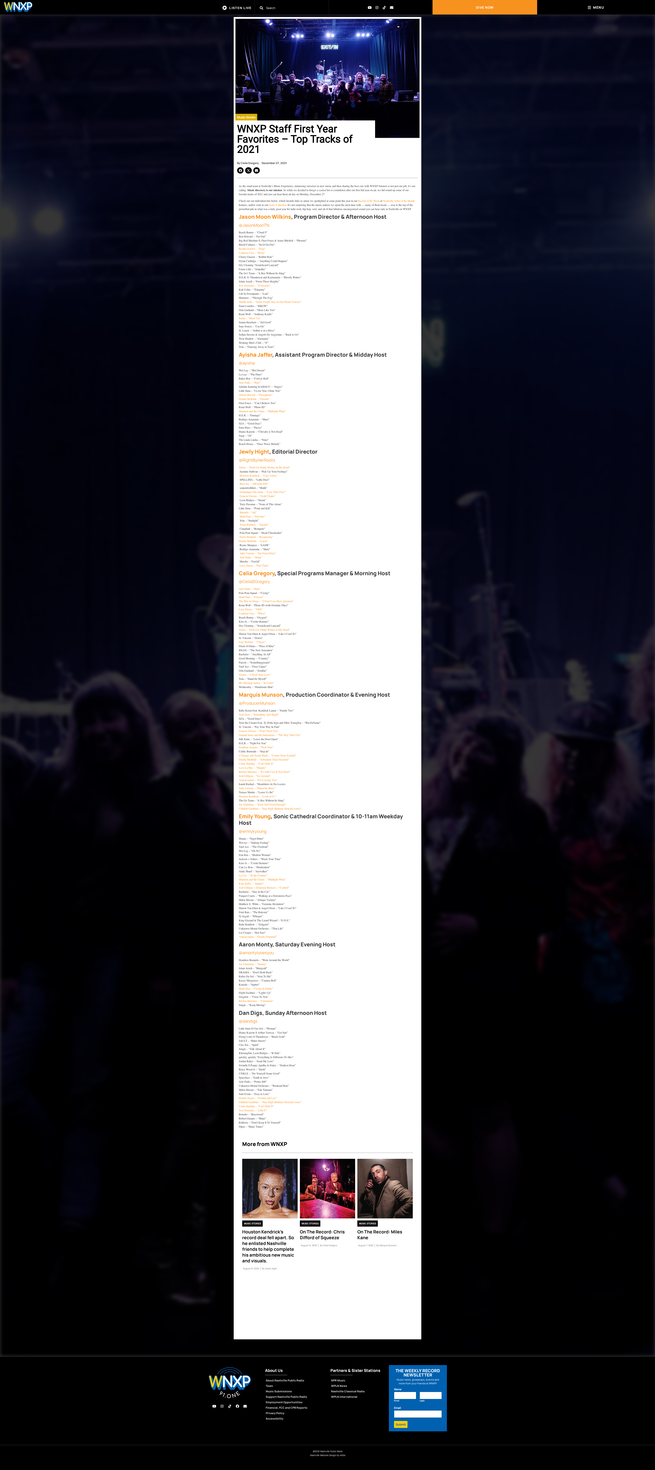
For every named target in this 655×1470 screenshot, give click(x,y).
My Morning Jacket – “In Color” (256, 683)
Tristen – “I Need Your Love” (255, 674)
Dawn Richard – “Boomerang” (256, 537)
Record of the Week (369, 201)
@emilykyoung (252, 831)
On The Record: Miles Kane (379, 1235)
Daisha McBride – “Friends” (254, 399)
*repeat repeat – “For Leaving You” (258, 780)
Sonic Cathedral (277, 205)
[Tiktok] (384, 7)
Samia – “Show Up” (250, 318)
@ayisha (247, 363)
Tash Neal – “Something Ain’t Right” (259, 714)
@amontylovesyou (256, 952)
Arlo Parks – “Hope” (250, 557)
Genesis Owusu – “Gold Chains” (257, 496)
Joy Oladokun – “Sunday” (253, 964)
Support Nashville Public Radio (286, 1397)
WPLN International (344, 1397)
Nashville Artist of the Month (399, 201)
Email (398, 1408)
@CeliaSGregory (254, 581)
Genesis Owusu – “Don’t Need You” (259, 731)
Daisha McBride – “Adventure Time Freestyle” (264, 759)
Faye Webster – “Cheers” (252, 642)
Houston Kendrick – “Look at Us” (257, 796)
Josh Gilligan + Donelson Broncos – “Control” (264, 887)
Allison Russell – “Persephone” (256, 395)
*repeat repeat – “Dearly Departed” (258, 936)
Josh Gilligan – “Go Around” (255, 776)
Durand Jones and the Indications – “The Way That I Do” (270, 735)
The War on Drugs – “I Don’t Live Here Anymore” (266, 601)
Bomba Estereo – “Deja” (252, 248)
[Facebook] (237, 1406)
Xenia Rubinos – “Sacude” (254, 524)
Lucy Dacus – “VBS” (251, 609)
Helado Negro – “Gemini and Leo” (258, 1098)
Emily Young (255, 816)
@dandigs (248, 1021)
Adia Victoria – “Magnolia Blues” (257, 788)
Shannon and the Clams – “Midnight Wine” (262, 411)
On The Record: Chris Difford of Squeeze (322, 1235)
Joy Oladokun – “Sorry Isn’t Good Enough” (262, 804)
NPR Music (338, 1380)
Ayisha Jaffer (255, 354)
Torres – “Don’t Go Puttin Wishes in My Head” (264, 629)
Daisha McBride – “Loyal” (253, 541)
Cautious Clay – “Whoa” (252, 613)
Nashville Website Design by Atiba (327, 1455)
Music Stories (246, 117)
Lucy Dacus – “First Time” (254, 565)
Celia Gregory (256, 573)
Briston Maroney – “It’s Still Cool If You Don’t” (264, 771)
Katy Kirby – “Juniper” (251, 883)
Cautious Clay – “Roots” (252, 252)
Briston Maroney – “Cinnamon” (256, 1001)
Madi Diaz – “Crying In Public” (256, 988)
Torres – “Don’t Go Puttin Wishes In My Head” (264, 467)
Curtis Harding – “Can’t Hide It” (256, 763)
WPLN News (339, 1386)
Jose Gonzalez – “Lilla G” (253, 1110)
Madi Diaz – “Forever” (251, 597)
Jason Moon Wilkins (265, 216)
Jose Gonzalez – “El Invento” (255, 285)
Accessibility (274, 1418)
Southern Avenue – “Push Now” (256, 747)
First (396, 1400)
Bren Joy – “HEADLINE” (253, 483)
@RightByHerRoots (257, 460)
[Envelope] (391, 7)
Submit (401, 1424)
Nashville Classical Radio (348, 1391)
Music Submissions (279, 1391)
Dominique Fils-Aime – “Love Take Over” (262, 492)
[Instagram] (377, 7)
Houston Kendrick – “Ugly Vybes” (259, 475)
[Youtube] (369, 7)
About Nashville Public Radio (285, 1380)
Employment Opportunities (284, 1402)
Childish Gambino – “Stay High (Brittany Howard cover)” (270, 808)
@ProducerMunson (257, 703)
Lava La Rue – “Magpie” (252, 767)
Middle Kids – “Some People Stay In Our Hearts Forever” (270, 302)
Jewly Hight (254, 451)
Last (422, 1400)
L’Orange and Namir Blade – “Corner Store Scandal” (267, 755)
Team (269, 1386)
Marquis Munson (261, 694)
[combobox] (294, 8)
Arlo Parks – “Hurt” (249, 382)
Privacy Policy (275, 1413)
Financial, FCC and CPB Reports (286, 1408)
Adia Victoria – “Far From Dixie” (257, 553)
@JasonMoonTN (254, 225)
